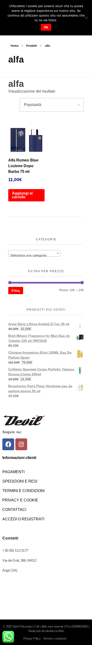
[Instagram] (21, 444)
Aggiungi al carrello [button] (22, 195)
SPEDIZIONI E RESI (19, 481)
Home (15, 45)
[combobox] (34, 253)
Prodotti (31, 45)
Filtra (16, 291)
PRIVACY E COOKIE (20, 500)
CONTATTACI (14, 510)
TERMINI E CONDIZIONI (23, 491)
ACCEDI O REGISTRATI (23, 519)
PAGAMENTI (13, 472)
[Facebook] (8, 444)
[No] (86, 17)
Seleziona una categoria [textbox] (28, 255)
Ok (46, 27)
